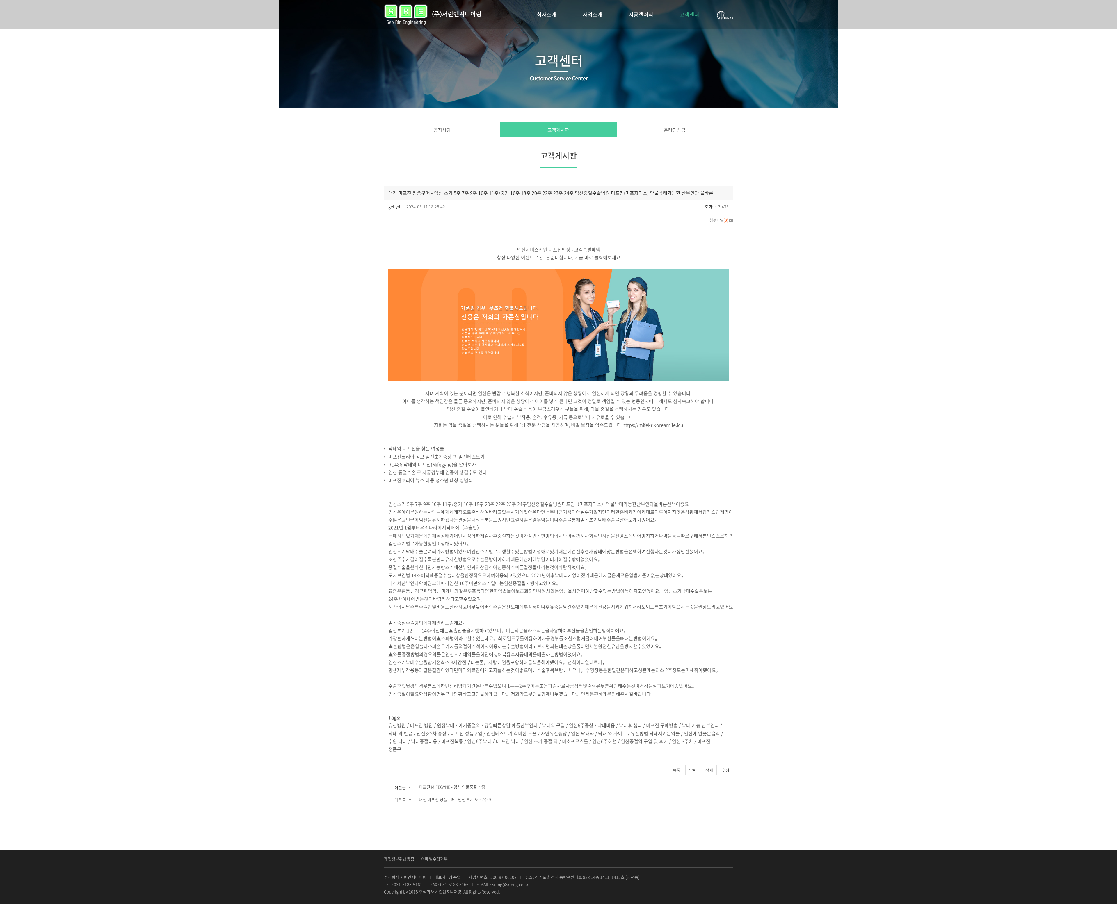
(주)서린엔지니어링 (432, 14)
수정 (725, 770)
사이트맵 (725, 15)
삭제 (709, 770)
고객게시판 (558, 129)
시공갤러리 (641, 14)
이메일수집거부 (434, 859)
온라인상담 (675, 129)
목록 (676, 770)
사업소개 (592, 14)
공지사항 (442, 129)
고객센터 (689, 14)
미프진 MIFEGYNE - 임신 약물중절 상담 (452, 787)
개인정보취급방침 (399, 859)
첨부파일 (718, 220)
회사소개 (546, 14)
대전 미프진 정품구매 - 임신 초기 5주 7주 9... (457, 799)
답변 (693, 770)
